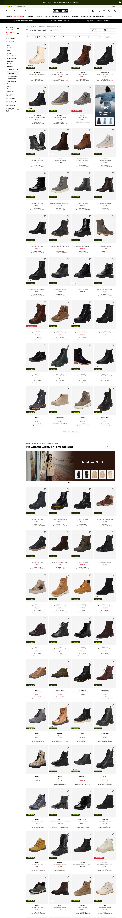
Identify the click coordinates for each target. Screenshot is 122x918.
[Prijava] (99, 11)
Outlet (10, 6)
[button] (96, 29)
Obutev (35, 26)
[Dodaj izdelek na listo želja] (45, 44)
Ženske (8, 11)
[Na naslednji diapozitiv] (114, 447)
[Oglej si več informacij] (37, 82)
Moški (16, 11)
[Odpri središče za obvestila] (104, 10)
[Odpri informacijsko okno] (120, 2)
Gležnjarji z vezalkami (54, 26)
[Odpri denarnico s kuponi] (93, 11)
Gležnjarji (42, 26)
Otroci (23, 11)
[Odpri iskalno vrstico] (113, 16)
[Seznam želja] (109, 11)
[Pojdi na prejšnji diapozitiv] (104, 447)
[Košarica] (115, 11)
